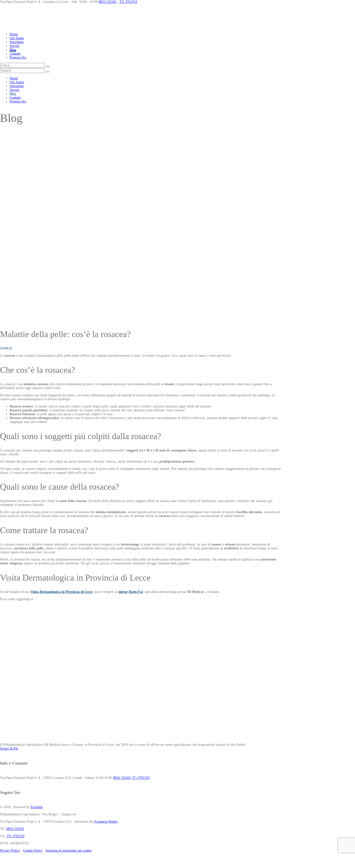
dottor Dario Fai (131, 592)
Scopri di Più (9, 748)
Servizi (14, 46)
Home (14, 34)
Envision (37, 807)
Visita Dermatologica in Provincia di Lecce (61, 592)
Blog (13, 50)
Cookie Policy (33, 850)
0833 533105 (107, 2)
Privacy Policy (10, 850)
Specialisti (17, 42)
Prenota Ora (18, 57)
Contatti (15, 53)
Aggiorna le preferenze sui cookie (68, 850)
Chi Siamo (17, 38)
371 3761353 (128, 2)
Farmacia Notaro (106, 821)
